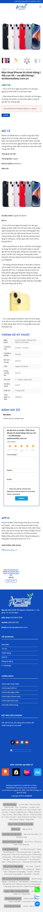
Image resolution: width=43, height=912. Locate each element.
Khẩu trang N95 (14, 901)
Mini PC (32, 906)
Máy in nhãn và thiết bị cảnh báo (21, 824)
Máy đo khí (30, 819)
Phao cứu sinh (11, 817)
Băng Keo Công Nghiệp (17, 872)
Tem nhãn (29, 866)
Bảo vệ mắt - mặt (11, 807)
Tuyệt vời (33, 450)
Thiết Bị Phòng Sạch (10, 849)
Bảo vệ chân (7, 815)
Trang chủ (6, 69)
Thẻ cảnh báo (24, 845)
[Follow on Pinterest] (17, 742)
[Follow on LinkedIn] (22, 742)
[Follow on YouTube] (27, 742)
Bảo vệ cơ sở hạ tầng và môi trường (16, 879)
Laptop (25, 906)
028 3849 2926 (16, 617)
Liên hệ (5, 115)
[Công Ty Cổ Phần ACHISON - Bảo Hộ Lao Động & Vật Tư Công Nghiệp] (21, 6)
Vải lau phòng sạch (14, 862)
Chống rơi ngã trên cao (18, 812)
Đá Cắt (30, 872)
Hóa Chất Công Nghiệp (13, 874)
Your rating (11, 442)
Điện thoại (20, 69)
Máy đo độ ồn (27, 829)
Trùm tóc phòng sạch (19, 859)
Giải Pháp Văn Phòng (12, 906)
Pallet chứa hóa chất (32, 886)
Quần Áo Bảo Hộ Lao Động (27, 817)
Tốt (27, 450)
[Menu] (40, 6)
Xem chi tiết (11, 581)
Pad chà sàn (15, 869)
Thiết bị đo (15, 829)
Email (9, 479)
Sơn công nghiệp (34, 884)
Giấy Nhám (28, 874)
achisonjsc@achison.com (17, 627)
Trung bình (21, 450)
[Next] (38, 35)
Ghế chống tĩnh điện (24, 852)
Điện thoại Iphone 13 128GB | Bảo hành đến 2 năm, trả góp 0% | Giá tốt (11, 573)
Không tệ (15, 450)
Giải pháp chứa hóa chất (12, 834)
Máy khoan (26, 894)
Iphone (28, 69)
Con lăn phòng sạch (27, 849)
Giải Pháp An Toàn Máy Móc (19, 882)
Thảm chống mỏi (28, 869)
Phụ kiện (36, 874)
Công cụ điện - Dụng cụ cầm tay (16, 891)
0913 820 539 (13, 622)
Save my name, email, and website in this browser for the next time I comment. (21, 491)
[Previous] (5, 35)
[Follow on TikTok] (13, 742)
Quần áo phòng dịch (31, 899)
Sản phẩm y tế (21, 810)
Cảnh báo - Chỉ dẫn (27, 807)
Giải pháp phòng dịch (13, 899)
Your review (12, 455)
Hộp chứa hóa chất (31, 834)
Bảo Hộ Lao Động (10, 804)
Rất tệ (9, 450)
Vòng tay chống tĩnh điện (32, 862)
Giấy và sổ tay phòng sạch (21, 854)
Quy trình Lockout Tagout (12, 842)
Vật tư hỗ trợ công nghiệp (13, 866)
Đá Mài (37, 872)
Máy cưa (17, 894)
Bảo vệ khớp (32, 810)
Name (9, 470)
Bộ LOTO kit (29, 842)
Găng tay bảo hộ (35, 812)
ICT (13, 69)
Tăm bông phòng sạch (21, 857)
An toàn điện (23, 804)
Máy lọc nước (21, 884)
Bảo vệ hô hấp (35, 804)
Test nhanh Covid (28, 901)
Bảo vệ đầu (18, 815)
